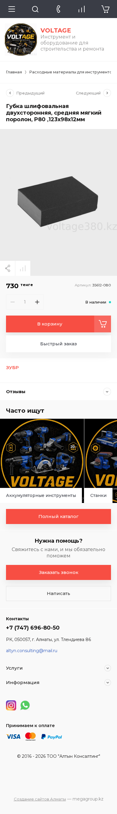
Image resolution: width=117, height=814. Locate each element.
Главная (14, 71)
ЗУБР (12, 367)
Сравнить (22, 268)
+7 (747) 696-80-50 (33, 627)
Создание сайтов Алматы (40, 799)
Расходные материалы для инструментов (72, 71)
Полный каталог (58, 516)
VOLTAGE (55, 30)
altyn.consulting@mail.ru (31, 650)
